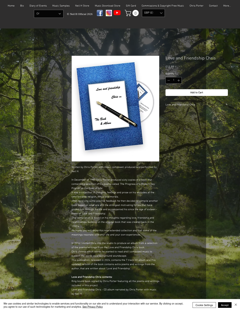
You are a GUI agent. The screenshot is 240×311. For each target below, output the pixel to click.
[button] (132, 13)
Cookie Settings (204, 305)
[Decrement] (168, 80)
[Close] (236, 305)
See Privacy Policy (92, 306)
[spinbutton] (173, 80)
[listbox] (153, 13)
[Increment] (179, 80)
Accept (225, 305)
